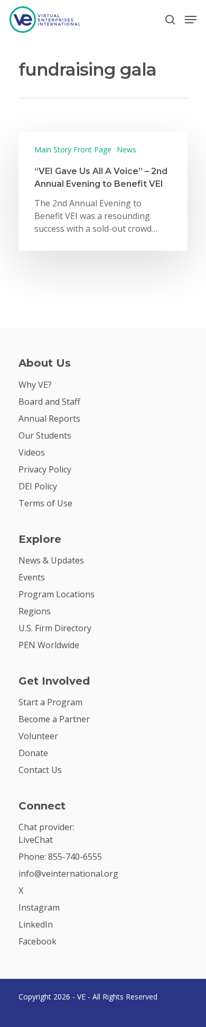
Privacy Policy (44, 469)
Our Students (44, 435)
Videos (31, 452)
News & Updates (51, 560)
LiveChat (35, 840)
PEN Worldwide (48, 645)
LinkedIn (35, 924)
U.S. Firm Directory (54, 628)
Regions (34, 611)
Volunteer (38, 736)
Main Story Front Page (72, 149)
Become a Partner (54, 719)
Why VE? (35, 384)
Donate (33, 753)
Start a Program (50, 702)
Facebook (37, 941)
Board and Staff (49, 401)
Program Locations (56, 594)
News (126, 149)
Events (31, 577)
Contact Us (40, 770)
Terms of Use (45, 503)
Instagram (39, 907)
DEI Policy (37, 486)
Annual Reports (49, 418)
